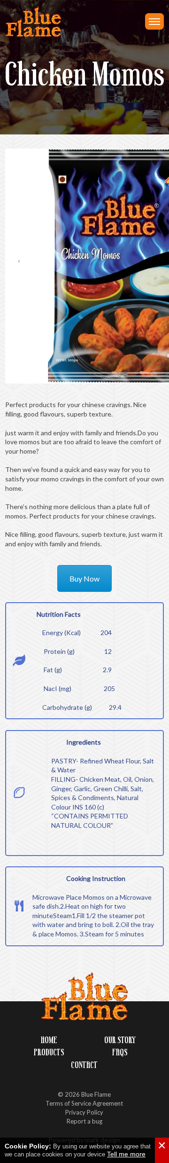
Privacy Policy (84, 1112)
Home (49, 1040)
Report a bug (84, 1121)
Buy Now (84, 578)
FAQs (120, 1052)
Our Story (120, 1040)
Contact (84, 1065)
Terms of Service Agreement (84, 1103)
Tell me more (126, 1154)
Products (49, 1052)
